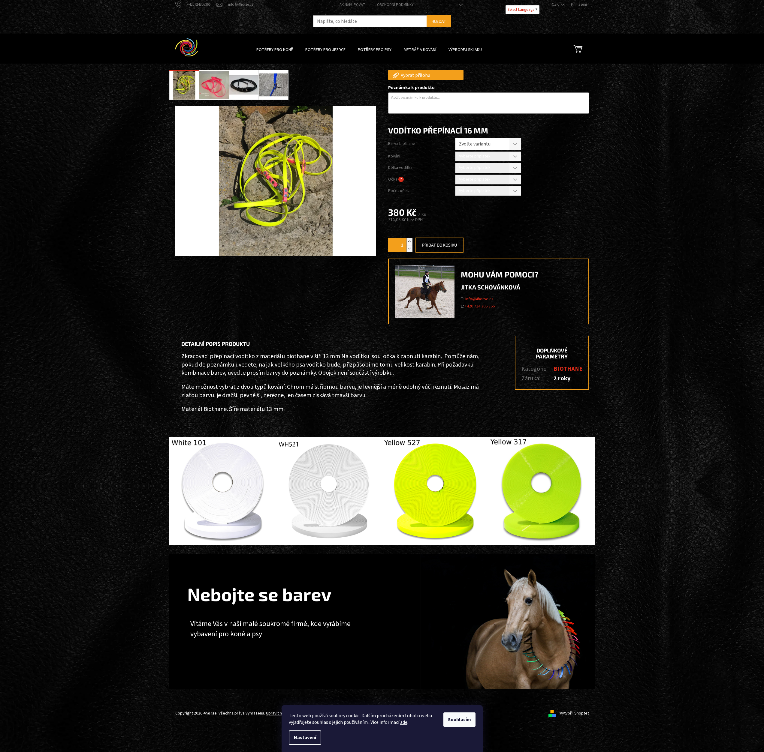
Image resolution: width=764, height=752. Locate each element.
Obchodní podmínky (395, 4)
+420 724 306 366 (480, 306)
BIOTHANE (568, 369)
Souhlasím (459, 719)
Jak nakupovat (351, 4)
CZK (556, 4)
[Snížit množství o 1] (409, 248)
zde (403, 722)
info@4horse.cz (479, 299)
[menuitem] (274, 50)
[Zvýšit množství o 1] (409, 241)
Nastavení (305, 737)
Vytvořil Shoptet (574, 713)
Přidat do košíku (439, 244)
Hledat (438, 21)
